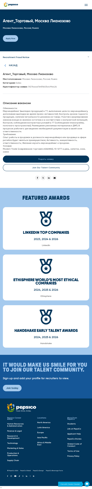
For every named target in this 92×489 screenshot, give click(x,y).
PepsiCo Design (38, 470)
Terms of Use (73, 451)
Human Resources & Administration (15, 425)
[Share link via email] (54, 177)
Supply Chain (13, 460)
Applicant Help (74, 434)
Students (71, 424)
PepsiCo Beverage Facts (54, 470)
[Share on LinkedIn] (48, 177)
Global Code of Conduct (74, 445)
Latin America (43, 427)
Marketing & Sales (15, 448)
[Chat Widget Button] (87, 484)
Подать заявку (46, 159)
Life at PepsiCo (74, 429)
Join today (12, 388)
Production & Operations (13, 454)
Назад (13, 65)
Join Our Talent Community (46, 167)
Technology (12, 443)
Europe (40, 432)
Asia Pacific (42, 437)
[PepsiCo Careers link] (11, 4)
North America (43, 422)
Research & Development (13, 437)
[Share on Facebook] (37, 177)
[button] (46, 57)
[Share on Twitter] (43, 177)
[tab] (46, 57)
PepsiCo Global (25, 470)
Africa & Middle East (44, 443)
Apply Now (10, 38)
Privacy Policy (73, 456)
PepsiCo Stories (74, 439)
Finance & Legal (14, 431)
